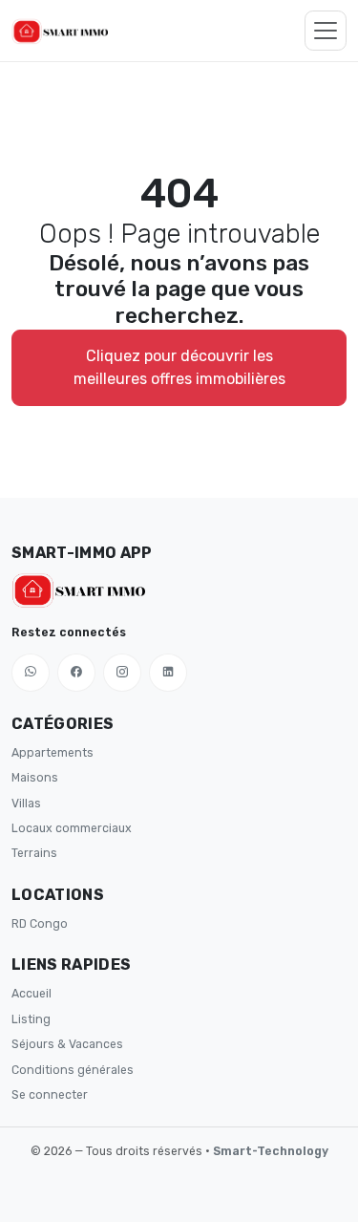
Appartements (52, 753)
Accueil (31, 993)
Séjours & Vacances (67, 1044)
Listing (31, 1019)
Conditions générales (72, 1070)
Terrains (34, 853)
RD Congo (39, 924)
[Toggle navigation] (326, 31)
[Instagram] (122, 673)
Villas (26, 803)
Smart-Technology (270, 1151)
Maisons (34, 777)
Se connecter (49, 1095)
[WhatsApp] (30, 673)
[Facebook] (76, 673)
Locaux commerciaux (71, 828)
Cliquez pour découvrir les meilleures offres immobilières (179, 367)
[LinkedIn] (168, 673)
